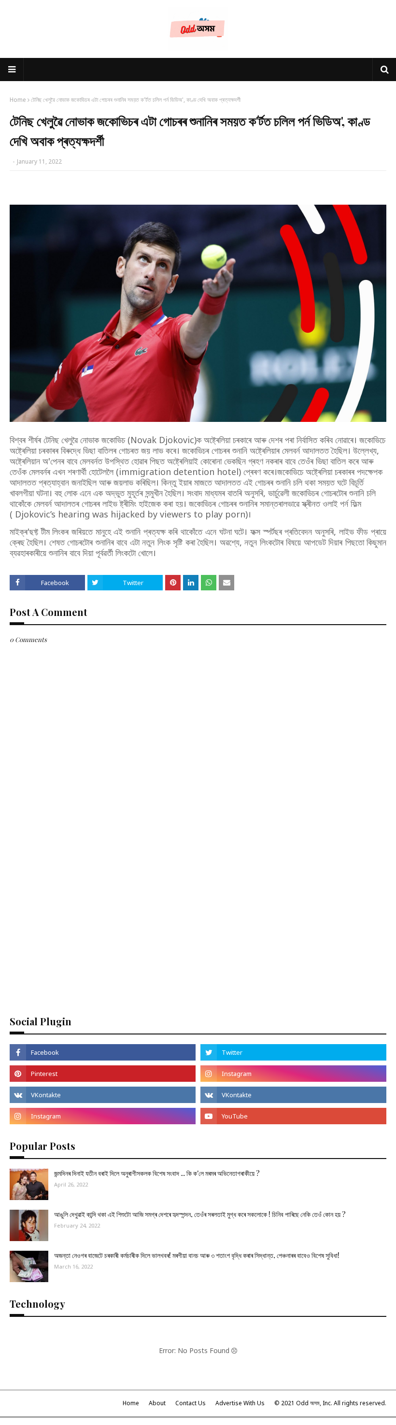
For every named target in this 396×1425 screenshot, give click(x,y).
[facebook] (103, 1052)
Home (18, 100)
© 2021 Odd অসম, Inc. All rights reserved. (330, 1403)
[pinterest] (103, 1073)
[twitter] (293, 1052)
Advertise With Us (240, 1403)
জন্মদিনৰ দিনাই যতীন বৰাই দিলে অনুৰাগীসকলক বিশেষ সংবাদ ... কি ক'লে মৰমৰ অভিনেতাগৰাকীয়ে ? (157, 1173)
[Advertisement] (198, 932)
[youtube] (293, 1116)
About (157, 1403)
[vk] (103, 1095)
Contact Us (190, 1403)
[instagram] (293, 1073)
